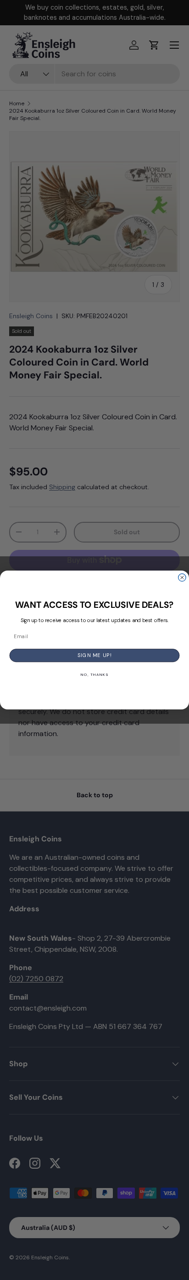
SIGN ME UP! (94, 655)
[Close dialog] (182, 577)
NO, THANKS (94, 674)
